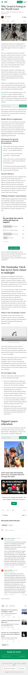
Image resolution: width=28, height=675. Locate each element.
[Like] (2, 641)
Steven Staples (11, 639)
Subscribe (19, 2)
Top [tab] (3, 606)
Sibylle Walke (7, 570)
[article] (14, 613)
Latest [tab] (6, 606)
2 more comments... (5, 598)
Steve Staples (8, 16)
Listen (24, 17)
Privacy (15, 663)
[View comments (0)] (8, 629)
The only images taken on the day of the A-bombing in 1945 (10, 624)
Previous (6, 515)
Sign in (25, 2)
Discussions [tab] (12, 606)
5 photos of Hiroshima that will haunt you (10, 621)
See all (4, 645)
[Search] (25, 605)
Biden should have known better (9, 638)
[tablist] (7, 525)
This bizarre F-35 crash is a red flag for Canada (9, 610)
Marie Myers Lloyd (9, 538)
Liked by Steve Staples (10, 540)
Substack (7, 672)
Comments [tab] (4, 525)
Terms (19, 663)
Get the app (21, 668)
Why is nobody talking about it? (9, 613)
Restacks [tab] (11, 525)
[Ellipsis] (26, 538)
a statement (6, 289)
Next (23, 515)
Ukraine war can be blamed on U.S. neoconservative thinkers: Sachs (10, 634)
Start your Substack (10, 668)
